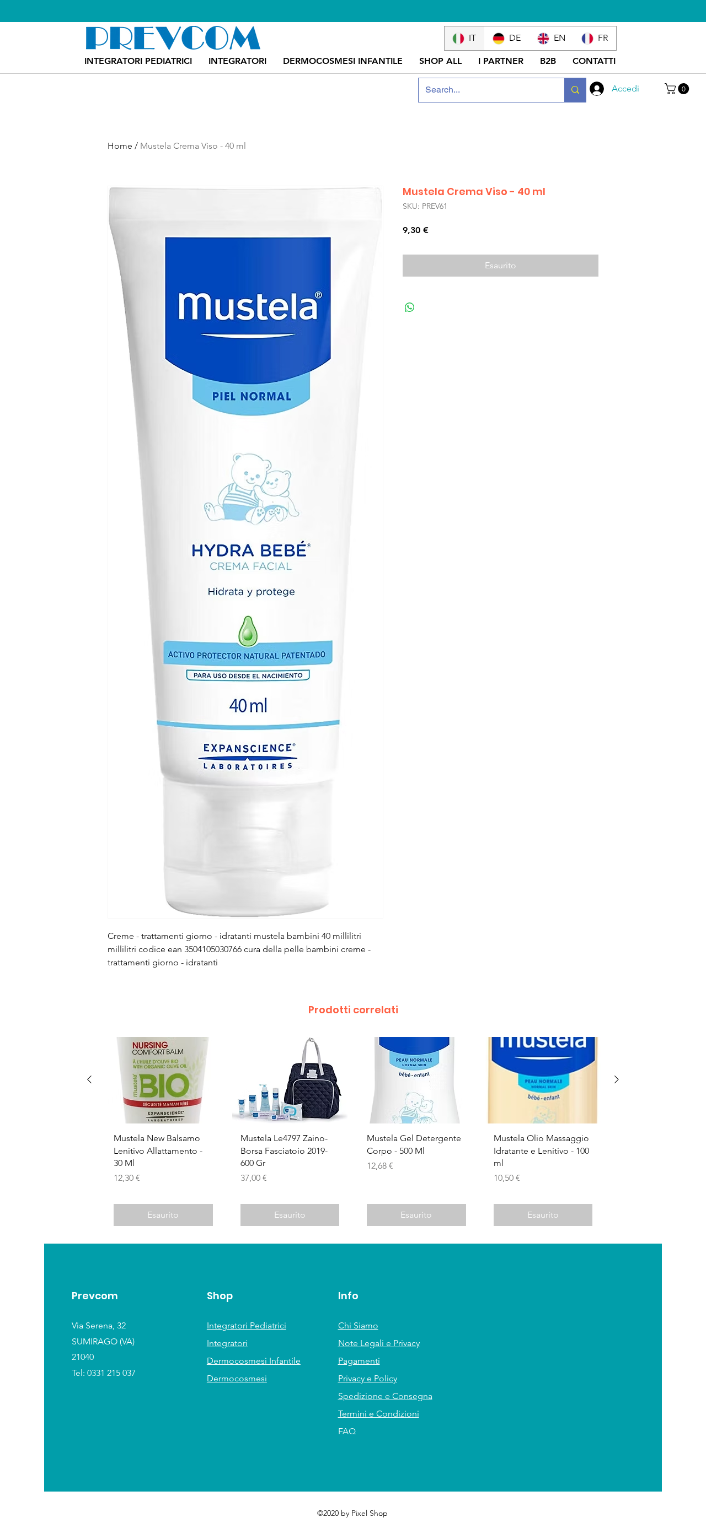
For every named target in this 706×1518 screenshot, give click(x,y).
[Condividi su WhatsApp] (409, 307)
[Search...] (575, 90)
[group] (353, 1135)
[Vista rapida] (163, 1080)
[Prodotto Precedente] (89, 1079)
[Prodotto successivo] (616, 1079)
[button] (678, 88)
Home (120, 146)
